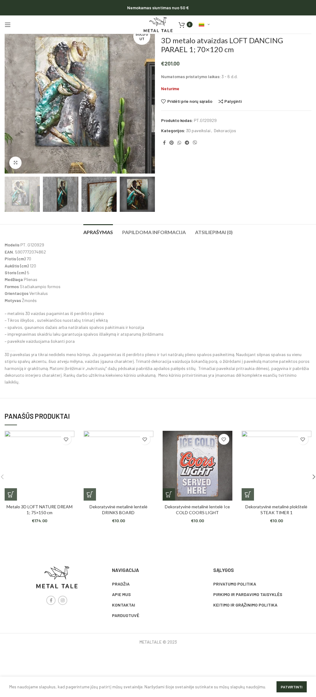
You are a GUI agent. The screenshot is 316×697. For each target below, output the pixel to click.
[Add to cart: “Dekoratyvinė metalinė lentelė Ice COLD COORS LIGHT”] (169, 494)
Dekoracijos (225, 130)
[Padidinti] (15, 163)
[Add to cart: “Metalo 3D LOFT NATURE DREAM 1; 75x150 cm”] (11, 494)
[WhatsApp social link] (179, 143)
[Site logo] (157, 24)
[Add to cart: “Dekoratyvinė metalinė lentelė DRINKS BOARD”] (90, 494)
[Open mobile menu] (8, 25)
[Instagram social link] (62, 600)
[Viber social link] (195, 143)
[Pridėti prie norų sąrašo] (65, 439)
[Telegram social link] (187, 143)
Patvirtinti (291, 687)
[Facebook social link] (164, 143)
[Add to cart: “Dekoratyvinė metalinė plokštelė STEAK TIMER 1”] (248, 494)
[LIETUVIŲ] (204, 25)
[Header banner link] (158, 7)
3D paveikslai (198, 130)
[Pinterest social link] (172, 143)
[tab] (98, 231)
